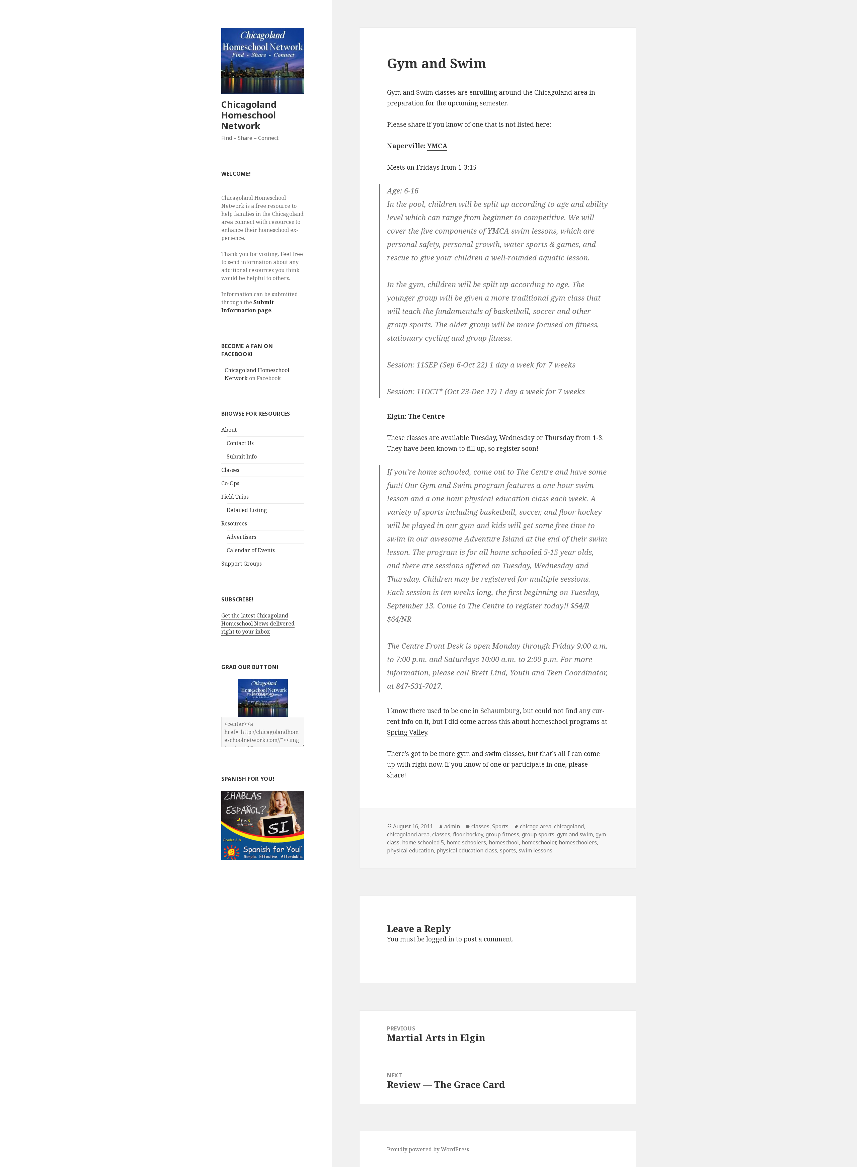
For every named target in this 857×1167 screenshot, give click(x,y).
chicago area (535, 826)
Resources (234, 523)
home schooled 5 (423, 842)
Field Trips (235, 496)
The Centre (426, 416)
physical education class (467, 850)
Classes (230, 470)
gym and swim (575, 834)
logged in (440, 939)
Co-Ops (230, 483)
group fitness (502, 834)
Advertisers (241, 536)
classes (480, 826)
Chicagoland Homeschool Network (249, 115)
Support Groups (241, 563)
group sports (538, 834)
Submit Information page (247, 306)
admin (452, 826)
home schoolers (466, 842)
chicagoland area (408, 834)
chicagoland (569, 826)
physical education (410, 850)
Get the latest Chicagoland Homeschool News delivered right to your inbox (258, 623)
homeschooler (539, 842)
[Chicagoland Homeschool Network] (263, 697)
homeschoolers (578, 842)
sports (508, 850)
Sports (500, 826)
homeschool (504, 842)
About (229, 429)
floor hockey (468, 834)
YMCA (437, 146)
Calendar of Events (251, 550)
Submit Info (242, 456)
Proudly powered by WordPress (428, 1149)
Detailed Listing (247, 510)
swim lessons (535, 850)
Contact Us (240, 443)
